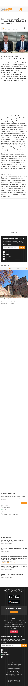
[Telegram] (19, 590)
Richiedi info (14, 612)
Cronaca (3, 17)
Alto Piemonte (13, 300)
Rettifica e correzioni (14, 671)
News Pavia (7, 254)
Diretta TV (22, 626)
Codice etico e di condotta (14, 665)
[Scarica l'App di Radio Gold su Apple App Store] (14, 596)
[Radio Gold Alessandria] (6, 9)
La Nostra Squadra (14, 621)
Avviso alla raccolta (14, 677)
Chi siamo (6, 621)
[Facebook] (5, 590)
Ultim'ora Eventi (7, 626)
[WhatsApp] (22, 590)
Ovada (6, 553)
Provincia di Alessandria (22, 300)
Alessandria (8, 17)
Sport (8, 562)
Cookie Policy (17, 663)
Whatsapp (4, 623)
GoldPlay (3, 545)
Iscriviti (22, 247)
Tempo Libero (8, 545)
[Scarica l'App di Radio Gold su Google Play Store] (14, 602)
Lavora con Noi (14, 628)
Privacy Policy (17, 259)
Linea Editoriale (14, 667)
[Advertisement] (14, 98)
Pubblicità (21, 621)
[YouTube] (12, 590)
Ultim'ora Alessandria (21, 623)
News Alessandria (8, 252)
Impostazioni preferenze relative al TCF (14, 674)
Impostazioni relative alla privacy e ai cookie (14, 675)
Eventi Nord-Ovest (8, 256)
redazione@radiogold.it (18, 682)
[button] (26, 268)
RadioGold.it (17, 680)
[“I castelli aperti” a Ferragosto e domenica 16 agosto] (14, 284)
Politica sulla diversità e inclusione (14, 664)
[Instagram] (15, 590)
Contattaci (14, 631)
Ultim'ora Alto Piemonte (18, 624)
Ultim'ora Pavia (7, 624)
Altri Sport (3, 562)
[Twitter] (9, 590)
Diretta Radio (15, 626)
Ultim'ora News (11, 623)
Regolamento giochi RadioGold (14, 668)
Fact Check (14, 670)
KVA (17, 684)
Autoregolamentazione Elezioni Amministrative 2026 (14, 673)
